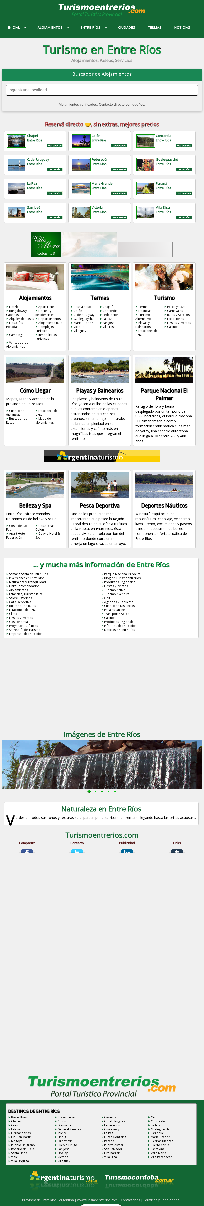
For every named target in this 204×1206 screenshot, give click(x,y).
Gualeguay (111, 1129)
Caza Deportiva (20, 602)
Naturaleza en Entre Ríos (101, 808)
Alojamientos (18, 590)
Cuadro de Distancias (119, 606)
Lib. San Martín (21, 1137)
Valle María (158, 1153)
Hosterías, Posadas (15, 325)
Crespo (16, 1125)
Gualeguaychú (84, 319)
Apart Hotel (46, 307)
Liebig (62, 1137)
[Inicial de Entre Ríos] (102, 16)
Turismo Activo (114, 590)
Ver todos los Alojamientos (17, 344)
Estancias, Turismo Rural (26, 594)
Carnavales (175, 311)
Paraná (109, 1141)
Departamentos (49, 319)
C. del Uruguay (84, 315)
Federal (156, 1125)
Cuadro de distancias (15, 413)
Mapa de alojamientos (44, 420)
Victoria (79, 327)
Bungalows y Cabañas (16, 313)
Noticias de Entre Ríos (119, 630)
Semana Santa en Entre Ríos (28, 574)
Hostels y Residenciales (44, 313)
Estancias (144, 311)
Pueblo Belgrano (23, 1145)
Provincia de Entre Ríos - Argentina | (49, 1200)
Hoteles (14, 307)
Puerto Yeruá (160, 1145)
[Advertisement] (102, 685)
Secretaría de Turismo (24, 630)
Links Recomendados (24, 586)
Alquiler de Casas (21, 319)
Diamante (64, 1125)
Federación (111, 315)
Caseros (110, 1117)
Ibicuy (62, 1133)
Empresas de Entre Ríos (25, 634)
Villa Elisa (109, 327)
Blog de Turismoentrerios (122, 578)
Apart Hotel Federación (16, 535)
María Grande (160, 1137)
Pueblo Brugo (67, 1145)
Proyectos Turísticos (23, 626)
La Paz (107, 319)
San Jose (108, 323)
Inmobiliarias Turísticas (46, 337)
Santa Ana (158, 1149)
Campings (16, 335)
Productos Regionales (119, 582)
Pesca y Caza (176, 307)
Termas (143, 307)
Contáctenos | (132, 1200)
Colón (78, 311)
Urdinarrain (112, 1153)
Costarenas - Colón (45, 528)
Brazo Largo (66, 1117)
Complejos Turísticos (44, 329)
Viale (14, 1157)
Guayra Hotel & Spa (47, 535)
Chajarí (108, 307)
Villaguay (80, 331)
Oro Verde (65, 1141)
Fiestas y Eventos (179, 323)
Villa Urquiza (20, 1161)
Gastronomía (18, 622)
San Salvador (113, 1149)
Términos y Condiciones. (161, 1200)
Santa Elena (19, 1153)
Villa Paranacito (161, 1157)
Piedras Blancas (162, 1141)
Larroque (157, 1133)
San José (63, 1149)
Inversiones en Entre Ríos (26, 578)
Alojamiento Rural (50, 323)
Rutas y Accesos (178, 315)
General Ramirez (69, 1129)
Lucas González (115, 1137)
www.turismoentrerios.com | (99, 1200)
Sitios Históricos (20, 598)
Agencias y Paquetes (118, 602)
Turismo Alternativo (143, 317)
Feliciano (17, 1129)
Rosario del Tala (22, 1149)
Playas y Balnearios (143, 325)
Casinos (172, 327)
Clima (13, 614)
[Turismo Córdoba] (139, 1194)
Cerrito (156, 1117)
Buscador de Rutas (16, 420)
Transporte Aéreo (117, 614)
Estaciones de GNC (146, 333)
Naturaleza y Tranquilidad (27, 582)
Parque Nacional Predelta (122, 574)
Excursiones (175, 319)
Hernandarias (21, 1133)
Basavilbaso (82, 307)
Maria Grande (83, 323)
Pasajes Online (114, 610)
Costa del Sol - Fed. (17, 528)
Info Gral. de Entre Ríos (120, 626)
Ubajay (63, 1153)
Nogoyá (16, 1141)
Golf (107, 598)
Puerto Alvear (113, 1145)
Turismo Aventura (116, 594)
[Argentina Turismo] (63, 1194)
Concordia (110, 311)
